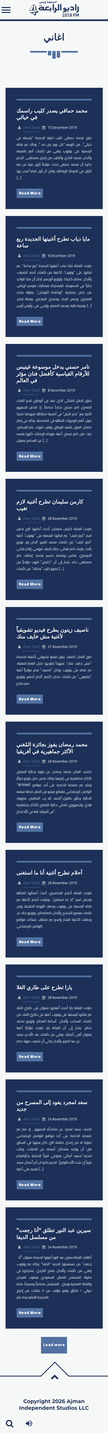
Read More (30, 193)
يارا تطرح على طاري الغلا (44, 987)
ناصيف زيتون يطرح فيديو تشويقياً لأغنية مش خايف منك (53, 633)
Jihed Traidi (31, 127)
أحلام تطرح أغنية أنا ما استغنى (50, 872)
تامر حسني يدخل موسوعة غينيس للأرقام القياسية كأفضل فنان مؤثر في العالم (53, 373)
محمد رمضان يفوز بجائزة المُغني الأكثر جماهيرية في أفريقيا (52, 747)
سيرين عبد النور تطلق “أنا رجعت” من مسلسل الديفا (54, 1233)
